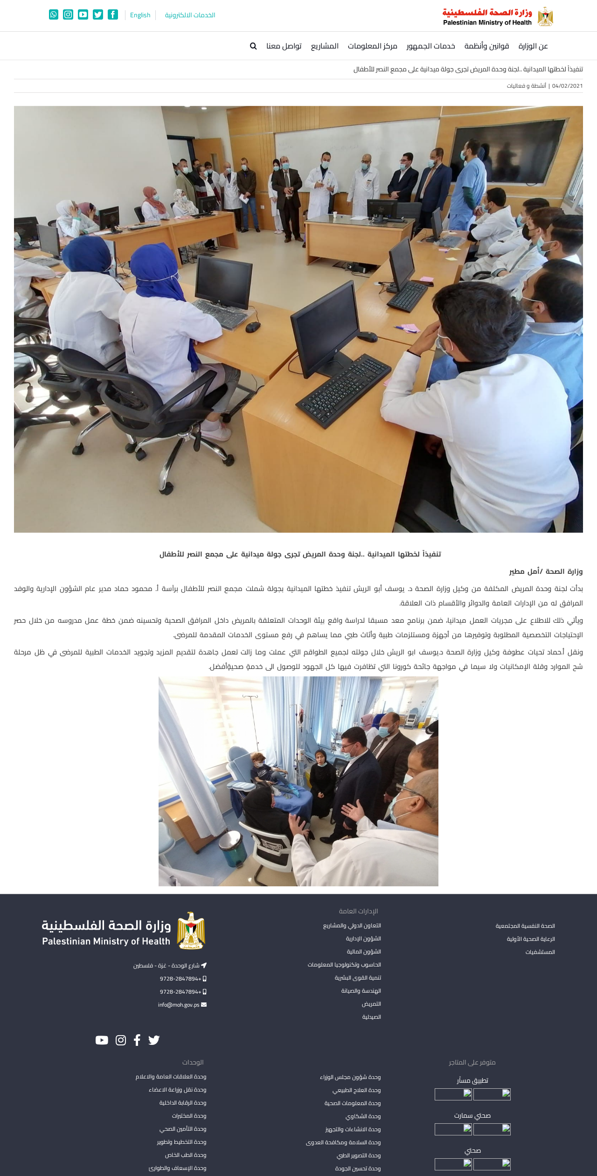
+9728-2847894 (181, 978)
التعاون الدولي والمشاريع (352, 925)
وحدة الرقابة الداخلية (183, 1102)
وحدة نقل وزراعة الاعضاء (178, 1089)
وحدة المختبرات (189, 1115)
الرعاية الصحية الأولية (531, 938)
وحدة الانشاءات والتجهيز (353, 1129)
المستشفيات (540, 951)
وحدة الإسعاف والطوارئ (178, 1167)
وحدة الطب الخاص (186, 1154)
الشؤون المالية (364, 951)
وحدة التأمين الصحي (183, 1128)
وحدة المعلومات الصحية (353, 1103)
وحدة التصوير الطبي (359, 1155)
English (140, 15)
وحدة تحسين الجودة (358, 1168)
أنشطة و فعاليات (526, 85)
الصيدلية (371, 1016)
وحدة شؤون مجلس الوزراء (350, 1077)
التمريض (371, 1003)
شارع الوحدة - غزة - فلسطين (167, 965)
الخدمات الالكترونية (190, 15)
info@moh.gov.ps (179, 1004)
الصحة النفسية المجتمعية (525, 926)
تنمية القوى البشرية (358, 977)
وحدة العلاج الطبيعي (357, 1090)
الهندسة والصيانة (361, 990)
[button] (253, 46)
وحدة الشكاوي (363, 1116)
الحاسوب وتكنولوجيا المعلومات (344, 964)
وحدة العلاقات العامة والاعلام (171, 1076)
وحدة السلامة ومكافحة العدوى (343, 1142)
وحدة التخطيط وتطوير (182, 1141)
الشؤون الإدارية (363, 938)
